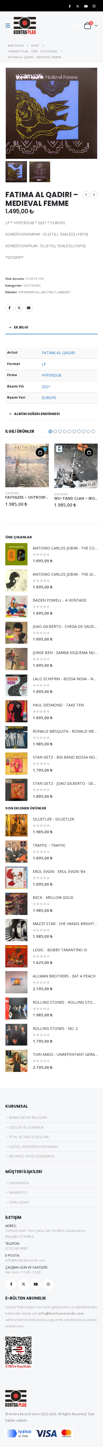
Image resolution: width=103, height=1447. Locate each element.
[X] (77, 6)
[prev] (86, 195)
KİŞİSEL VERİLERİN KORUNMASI (33, 1146)
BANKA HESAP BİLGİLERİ (28, 1117)
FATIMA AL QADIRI (58, 352)
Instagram (48, 1284)
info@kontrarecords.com (25, 1260)
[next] (94, 195)
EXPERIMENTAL (29, 292)
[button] (9, 25)
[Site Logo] (25, 25)
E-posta (29, 308)
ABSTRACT (48, 292)
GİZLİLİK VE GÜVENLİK (26, 1127)
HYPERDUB (52, 375)
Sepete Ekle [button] (40, 452)
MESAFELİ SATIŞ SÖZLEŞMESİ (31, 1156)
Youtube (36, 1284)
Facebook (9, 308)
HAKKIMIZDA (19, 1182)
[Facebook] (69, 6)
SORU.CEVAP (19, 1202)
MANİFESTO (18, 1192)
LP (44, 364)
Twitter (19, 308)
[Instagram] (94, 6)
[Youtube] (85, 6)
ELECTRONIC (32, 285)
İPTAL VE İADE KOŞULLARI (29, 1136)
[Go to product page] (27, 465)
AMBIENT (64, 292)
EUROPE (49, 397)
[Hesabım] (75, 25)
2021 (46, 386)
